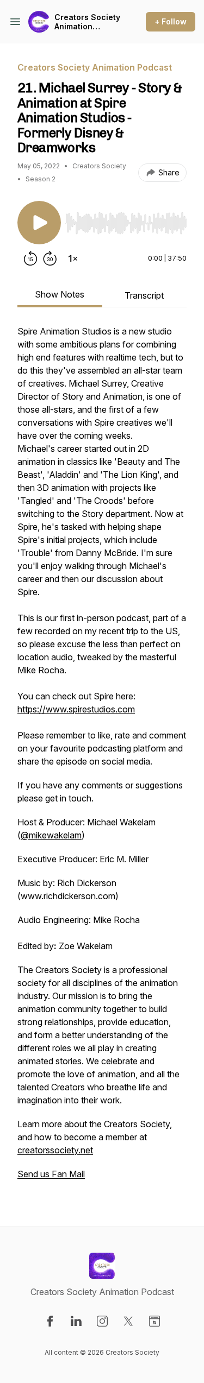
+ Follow (170, 21)
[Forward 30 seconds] (50, 258)
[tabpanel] (102, 758)
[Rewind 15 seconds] (30, 258)
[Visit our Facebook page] (50, 1321)
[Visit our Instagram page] (102, 1321)
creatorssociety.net (55, 1150)
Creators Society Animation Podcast (87, 21)
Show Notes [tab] (59, 294)
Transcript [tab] (144, 295)
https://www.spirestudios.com (76, 709)
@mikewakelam (51, 835)
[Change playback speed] (73, 258)
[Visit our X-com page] (128, 1321)
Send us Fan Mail (51, 1174)
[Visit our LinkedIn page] (76, 1321)
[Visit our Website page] (154, 1321)
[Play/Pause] (39, 222)
